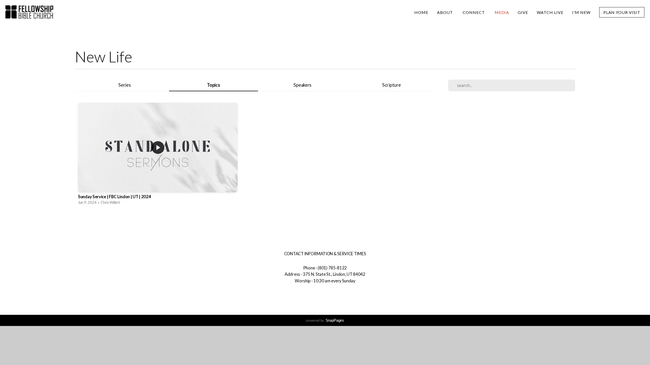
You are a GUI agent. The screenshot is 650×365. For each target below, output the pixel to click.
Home (421, 12)
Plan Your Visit (621, 12)
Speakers (302, 85)
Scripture (391, 85)
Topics (213, 85)
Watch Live (550, 12)
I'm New (581, 12)
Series (124, 85)
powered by (325, 320)
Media (502, 12)
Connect (474, 12)
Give (523, 12)
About (445, 12)
